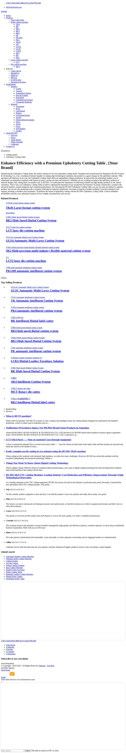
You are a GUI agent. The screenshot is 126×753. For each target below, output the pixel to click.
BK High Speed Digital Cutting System (35, 371)
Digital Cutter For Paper (15, 570)
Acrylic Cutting (12, 563)
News (13, 138)
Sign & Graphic (22, 95)
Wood (18, 124)
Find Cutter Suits (17, 20)
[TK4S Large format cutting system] (20, 203)
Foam (18, 126)
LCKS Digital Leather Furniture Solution (37, 361)
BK (17, 27)
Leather (19, 131)
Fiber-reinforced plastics (25, 120)
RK (17, 55)
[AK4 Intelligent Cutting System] (14, 378)
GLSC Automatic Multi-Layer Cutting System (40, 290)
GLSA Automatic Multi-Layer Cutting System (35, 240)
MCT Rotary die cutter (25, 391)
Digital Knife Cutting (14, 576)
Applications (11, 84)
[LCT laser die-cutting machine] (19, 227)
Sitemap (42, 666)
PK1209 (19, 38)
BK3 (18, 31)
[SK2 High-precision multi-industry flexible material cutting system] (32, 247)
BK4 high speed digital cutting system (34, 331)
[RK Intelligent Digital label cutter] (17, 318)
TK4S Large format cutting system (28, 207)
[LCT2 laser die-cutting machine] (7, 258)
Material (14, 104)
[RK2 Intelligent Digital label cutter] (20, 399)
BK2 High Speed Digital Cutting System (31, 220)
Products (9, 18)
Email (3, 677)
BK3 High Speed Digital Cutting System (36, 341)
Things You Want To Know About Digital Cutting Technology (37, 463)
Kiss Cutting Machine (14, 568)
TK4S (18, 42)
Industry (14, 87)
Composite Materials (24, 102)
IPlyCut (14, 78)
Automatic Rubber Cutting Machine (20, 557)
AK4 (18, 24)
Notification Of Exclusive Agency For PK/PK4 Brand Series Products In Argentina (47, 428)
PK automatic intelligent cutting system (36, 351)
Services (14, 135)
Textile (18, 118)
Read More (10, 213)
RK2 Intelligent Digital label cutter (33, 402)
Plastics (19, 113)
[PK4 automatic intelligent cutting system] (27, 307)
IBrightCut (15, 73)
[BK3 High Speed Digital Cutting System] (28, 338)
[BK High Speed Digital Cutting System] (27, 368)
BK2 (18, 29)
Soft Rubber (20, 129)
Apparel (19, 91)
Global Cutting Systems (15, 565)
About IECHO (11, 133)
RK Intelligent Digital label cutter (32, 320)
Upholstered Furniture (24, 100)
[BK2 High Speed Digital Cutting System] (23, 217)
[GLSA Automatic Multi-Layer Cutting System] (25, 237)
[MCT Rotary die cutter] (21, 388)
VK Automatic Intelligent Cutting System (37, 300)
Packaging (20, 98)
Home (8, 16)
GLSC (18, 49)
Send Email (5, 670)
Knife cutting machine (19, 22)
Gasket (18, 89)
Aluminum (20, 106)
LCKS (18, 51)
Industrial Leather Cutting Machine (19, 574)
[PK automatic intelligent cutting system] (27, 348)
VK (17, 44)
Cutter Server (16, 71)
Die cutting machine (18, 64)
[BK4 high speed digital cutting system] (26, 328)
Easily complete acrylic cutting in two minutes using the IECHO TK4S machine (46, 451)
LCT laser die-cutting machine (25, 230)
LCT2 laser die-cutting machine (26, 260)
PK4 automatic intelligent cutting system (36, 310)
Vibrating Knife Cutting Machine (19, 559)
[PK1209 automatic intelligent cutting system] (24, 268)
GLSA (18, 47)
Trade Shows (16, 140)
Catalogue (15, 144)
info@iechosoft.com (14, 7)
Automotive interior (23, 93)
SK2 (17, 53)
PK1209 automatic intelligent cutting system (34, 271)
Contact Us (10, 146)
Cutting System (12, 561)
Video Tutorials (17, 142)
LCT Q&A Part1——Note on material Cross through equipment (38, 439)
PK (17, 35)
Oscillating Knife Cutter (15, 579)
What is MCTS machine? (19, 416)
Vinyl (18, 122)
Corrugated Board (23, 115)
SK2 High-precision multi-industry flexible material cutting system (48, 250)
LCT (18, 62)
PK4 (17, 40)
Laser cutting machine (19, 60)
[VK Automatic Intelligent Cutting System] (28, 297)
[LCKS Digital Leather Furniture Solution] (26, 358)
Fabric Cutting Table (14, 572)
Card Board (20, 111)
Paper (18, 109)
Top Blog (50, 666)
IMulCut (14, 75)
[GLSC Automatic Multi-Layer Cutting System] (30, 287)
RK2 (18, 58)
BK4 (18, 33)
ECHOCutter (16, 80)
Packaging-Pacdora (18, 82)
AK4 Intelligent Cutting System (31, 381)
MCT (18, 67)
